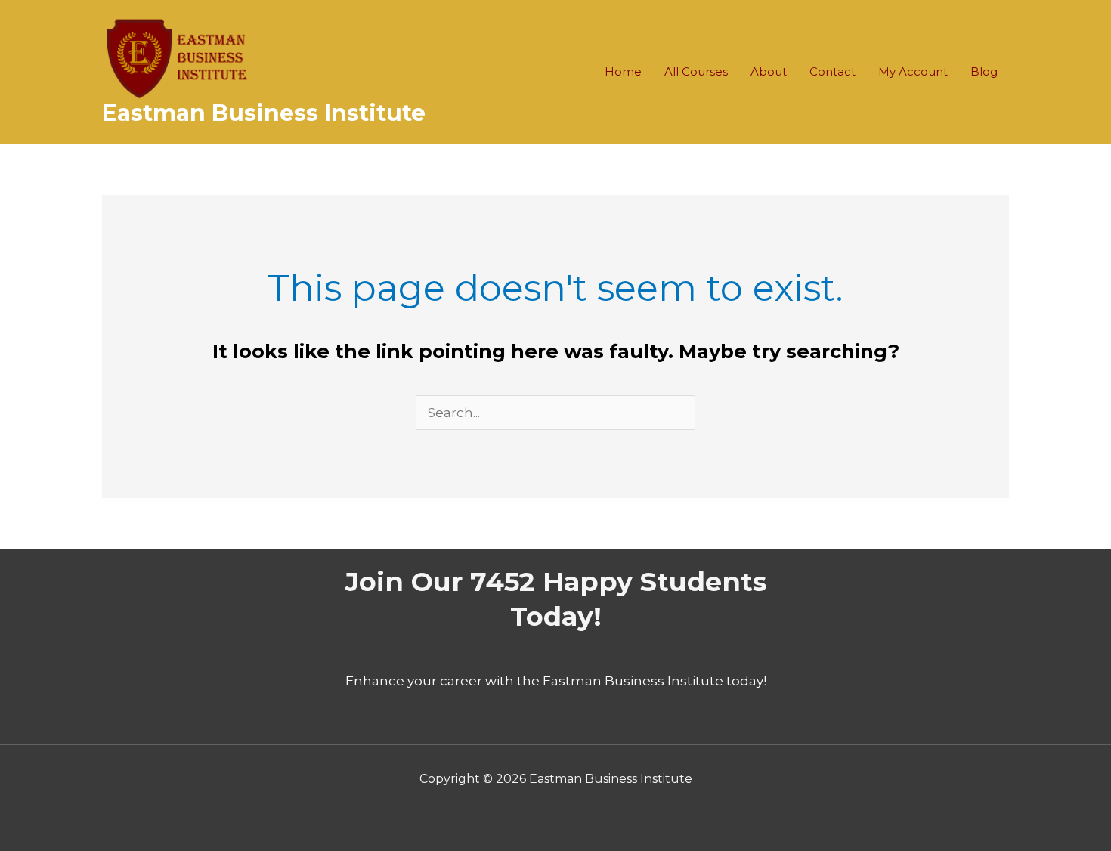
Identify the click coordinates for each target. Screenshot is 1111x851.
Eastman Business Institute (264, 113)
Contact (832, 71)
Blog (984, 71)
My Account (913, 71)
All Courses (696, 71)
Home (623, 71)
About (768, 71)
